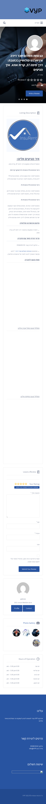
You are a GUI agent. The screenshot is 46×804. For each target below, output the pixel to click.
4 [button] (19, 99)
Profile (16, 608)
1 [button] (26, 99)
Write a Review (34, 93)
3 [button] (21, 99)
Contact (29, 608)
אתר (38, 544)
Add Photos (36, 85)
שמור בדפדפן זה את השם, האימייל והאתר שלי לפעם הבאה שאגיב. (24, 560)
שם (37, 522)
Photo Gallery (29, 623)
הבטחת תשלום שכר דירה (24, 251)
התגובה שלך (35, 493)
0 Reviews (22, 79)
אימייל (36, 533)
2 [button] (24, 99)
